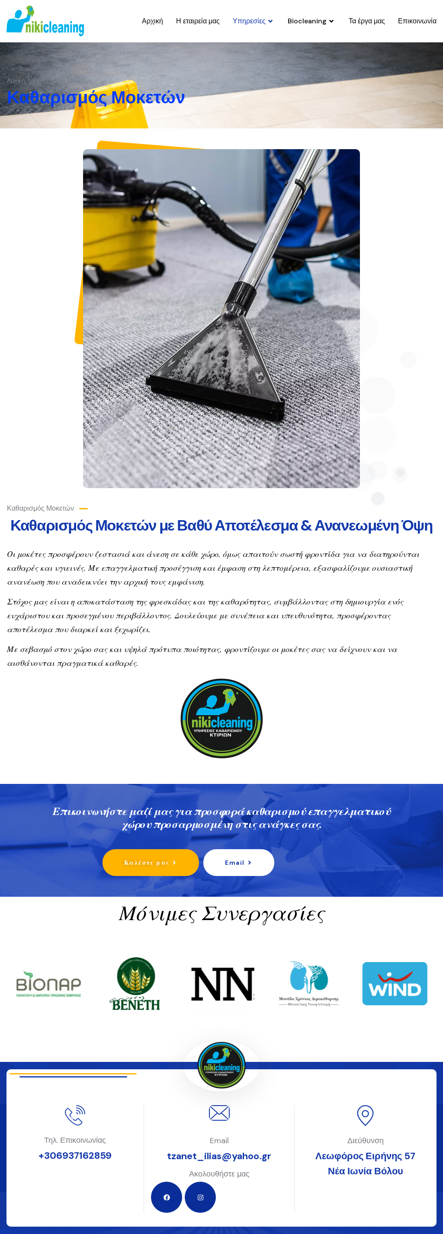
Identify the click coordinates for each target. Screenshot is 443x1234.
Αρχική (152, 21)
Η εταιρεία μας (198, 21)
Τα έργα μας (367, 21)
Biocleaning (307, 21)
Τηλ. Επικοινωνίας (75, 1140)
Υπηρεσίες (249, 21)
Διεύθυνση (365, 1140)
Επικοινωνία (417, 21)
